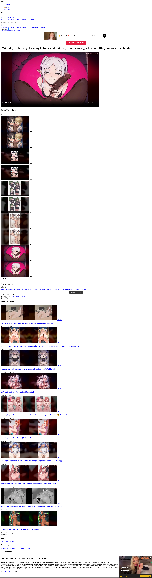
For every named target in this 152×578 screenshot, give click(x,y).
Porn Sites (7, 9)
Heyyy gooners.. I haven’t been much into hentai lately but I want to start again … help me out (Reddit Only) (40, 346)
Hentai (21, 289)
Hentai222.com (9, 571)
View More (4, 534)
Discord (13, 541)
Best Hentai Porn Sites (7, 555)
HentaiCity (7, 6)
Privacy (19, 30)
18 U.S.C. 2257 (17, 548)
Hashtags (42, 27)
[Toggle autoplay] (1, 114)
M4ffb (84, 289)
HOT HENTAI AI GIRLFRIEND (76, 43)
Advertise (10, 30)
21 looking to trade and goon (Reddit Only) (16, 438)
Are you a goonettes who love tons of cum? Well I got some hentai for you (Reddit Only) (32, 506)
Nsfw (4, 289)
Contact (3, 541)
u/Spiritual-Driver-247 (19, 296)
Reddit (12, 289)
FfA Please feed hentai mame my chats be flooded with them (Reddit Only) (27, 323)
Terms (15, 30)
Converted (52, 289)
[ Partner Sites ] (18, 555)
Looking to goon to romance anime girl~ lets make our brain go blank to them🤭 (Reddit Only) (35, 415)
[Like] (1, 283)
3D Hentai (7, 4)
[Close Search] (1, 24)
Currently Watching (12, 27)
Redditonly (77, 289)
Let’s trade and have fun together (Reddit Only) (18, 392)
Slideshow (42, 289)
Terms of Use (4, 548)
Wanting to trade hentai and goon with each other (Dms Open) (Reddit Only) (28, 369)
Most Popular (22, 27)
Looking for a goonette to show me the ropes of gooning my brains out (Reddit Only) (31, 461)
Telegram (8, 541)
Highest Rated (30, 27)
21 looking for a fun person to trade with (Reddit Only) (20, 529)
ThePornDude (10, 8)
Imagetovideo (31, 289)
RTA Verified (26, 548)
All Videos (4, 27)
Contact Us (4, 30)
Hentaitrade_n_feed (65, 289)
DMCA (11, 548)
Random (36, 27)
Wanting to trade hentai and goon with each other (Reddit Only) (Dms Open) (28, 483)
